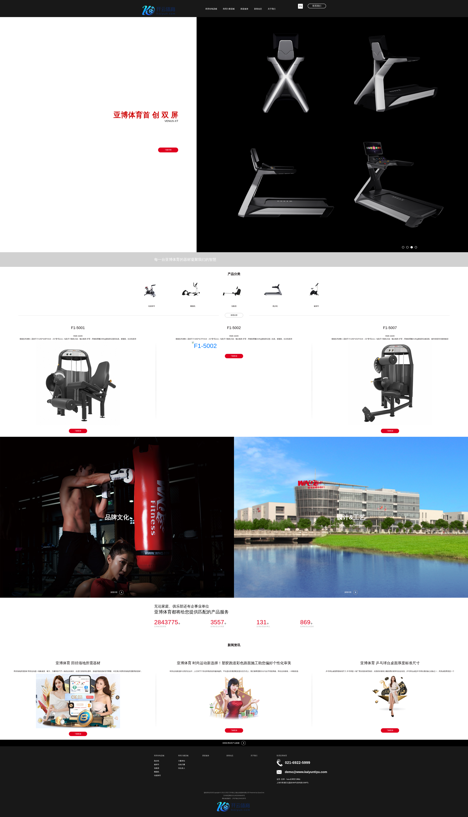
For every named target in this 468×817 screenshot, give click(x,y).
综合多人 (181, 768)
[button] (403, 247)
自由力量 (181, 764)
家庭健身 (244, 9)
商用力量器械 (229, 9)
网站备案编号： (227, 798)
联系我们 (316, 6)
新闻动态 (258, 9)
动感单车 (157, 775)
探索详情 (114, 592)
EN (300, 6)
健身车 (156, 764)
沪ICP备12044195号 (239, 798)
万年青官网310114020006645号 (234, 795)
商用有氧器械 (211, 9)
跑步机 (156, 761)
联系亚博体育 (282, 756)
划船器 (156, 768)
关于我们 (272, 9)
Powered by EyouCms (256, 792)
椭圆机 (156, 772)
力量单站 (181, 761)
